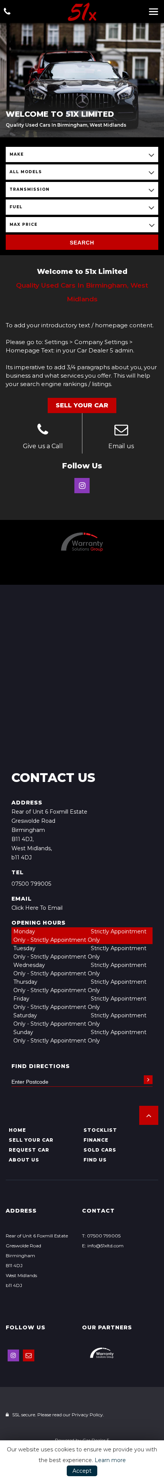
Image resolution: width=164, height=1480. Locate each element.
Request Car (29, 1150)
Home (17, 1130)
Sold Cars (100, 1150)
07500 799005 (31, 883)
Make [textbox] (17, 154)
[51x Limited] (82, 12)
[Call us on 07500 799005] (43, 431)
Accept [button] (82, 1470)
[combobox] (82, 154)
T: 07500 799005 (101, 1236)
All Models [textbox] (26, 171)
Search (82, 243)
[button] (148, 1115)
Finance (96, 1140)
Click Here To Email (37, 907)
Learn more (110, 1460)
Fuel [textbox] (16, 206)
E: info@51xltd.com (103, 1245)
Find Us (95, 1160)
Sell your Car (31, 1140)
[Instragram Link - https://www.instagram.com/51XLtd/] (82, 485)
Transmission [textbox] (30, 189)
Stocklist (100, 1130)
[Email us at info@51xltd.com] (121, 431)
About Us (24, 1160)
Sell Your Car (82, 405)
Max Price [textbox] (23, 224)
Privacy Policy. (88, 1414)
